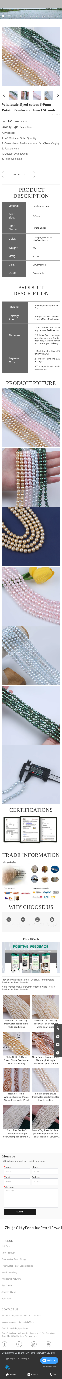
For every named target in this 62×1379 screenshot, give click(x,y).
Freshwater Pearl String (41, 16)
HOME (8, 16)
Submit (19, 1211)
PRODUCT (20, 16)
